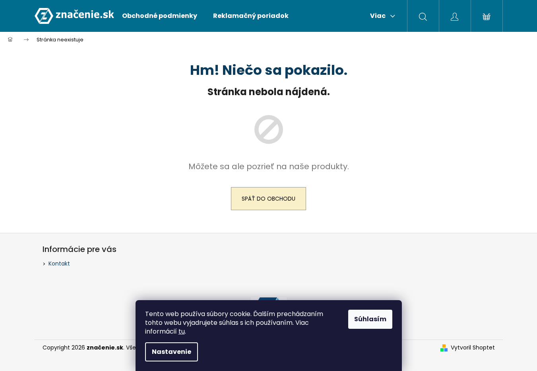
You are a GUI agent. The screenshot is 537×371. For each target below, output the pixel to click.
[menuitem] (159, 16)
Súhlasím (370, 319)
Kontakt (59, 264)
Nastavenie (171, 351)
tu (181, 331)
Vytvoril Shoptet (473, 347)
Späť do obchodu (268, 199)
